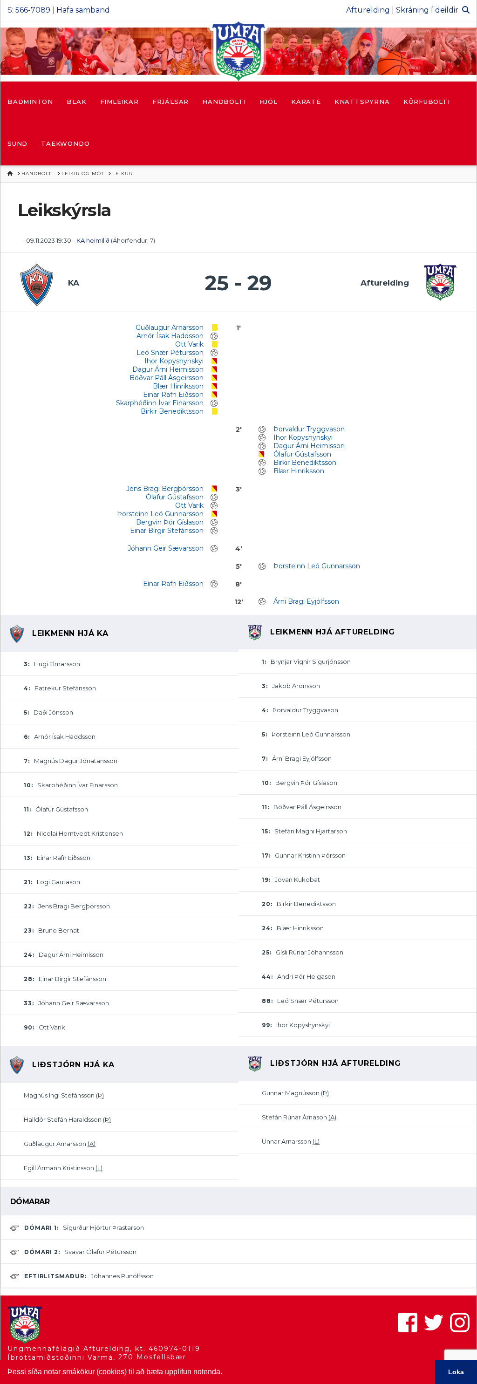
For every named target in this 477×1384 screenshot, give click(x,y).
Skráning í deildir (427, 10)
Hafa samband (83, 10)
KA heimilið (93, 240)
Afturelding (368, 10)
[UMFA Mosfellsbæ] (238, 51)
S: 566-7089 (28, 10)
